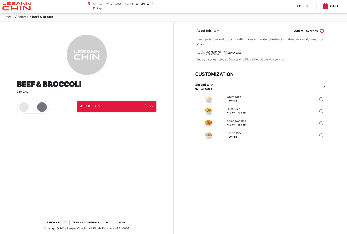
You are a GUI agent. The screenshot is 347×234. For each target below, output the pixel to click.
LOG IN (302, 6)
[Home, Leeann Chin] (16, 6)
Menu (10, 17)
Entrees (23, 17)
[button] (260, 87)
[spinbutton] (33, 107)
